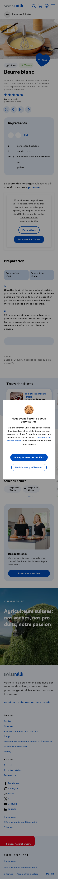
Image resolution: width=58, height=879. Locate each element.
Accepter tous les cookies (29, 457)
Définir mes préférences (29, 467)
